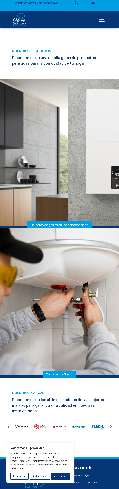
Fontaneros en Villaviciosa (81, 482)
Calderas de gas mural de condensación (59, 225)
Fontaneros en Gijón (78, 475)
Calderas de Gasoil (59, 374)
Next (110, 426)
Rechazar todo (40, 476)
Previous (8, 426)
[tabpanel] (21, 427)
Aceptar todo (60, 476)
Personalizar (19, 476)
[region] (40, 463)
